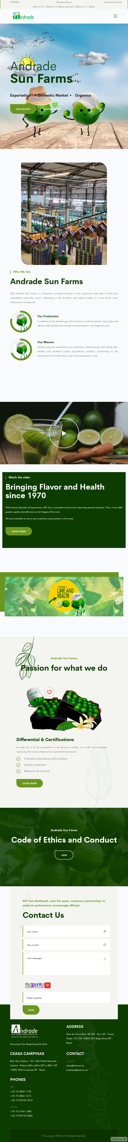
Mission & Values (18, 95)
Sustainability (52, 111)
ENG (15, 2)
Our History (23, 111)
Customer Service (113, 2)
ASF (64, 1136)
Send (31, 1009)
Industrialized (56, 93)
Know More (19, 531)
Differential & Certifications (87, 95)
